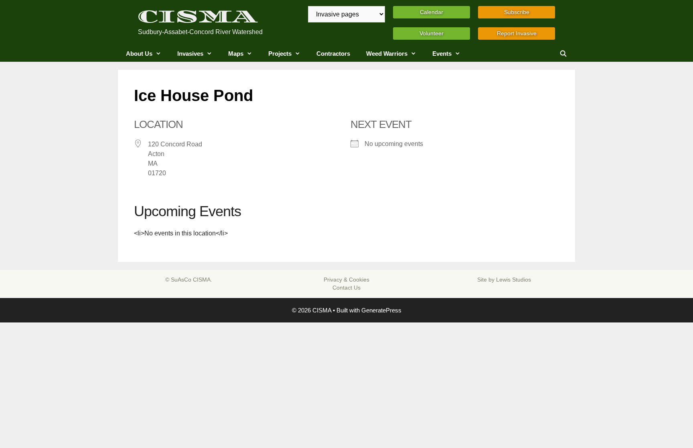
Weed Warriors (386, 53)
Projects (280, 53)
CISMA (197, 17)
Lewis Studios (513, 279)
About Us (139, 53)
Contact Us (346, 287)
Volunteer (431, 33)
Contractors (333, 53)
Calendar (431, 12)
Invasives (190, 53)
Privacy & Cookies (346, 279)
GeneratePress (381, 310)
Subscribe (516, 12)
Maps (235, 53)
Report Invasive (517, 33)
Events (442, 53)
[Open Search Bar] (563, 54)
